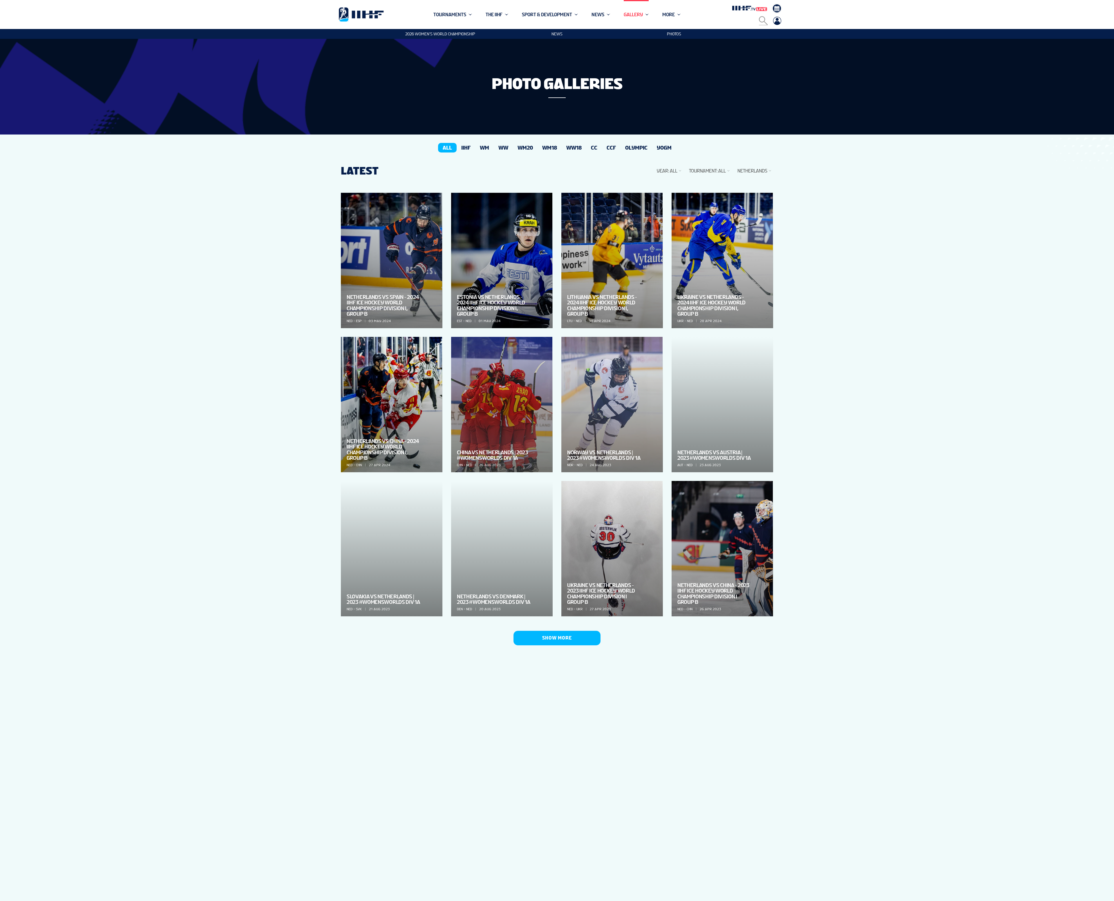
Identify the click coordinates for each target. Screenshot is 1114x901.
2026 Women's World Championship (440, 34)
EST (459, 321)
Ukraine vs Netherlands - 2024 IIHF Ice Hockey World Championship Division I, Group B (711, 305)
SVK (359, 609)
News (557, 34)
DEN (460, 609)
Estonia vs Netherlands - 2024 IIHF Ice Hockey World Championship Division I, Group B (491, 305)
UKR (680, 321)
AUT (680, 465)
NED (349, 321)
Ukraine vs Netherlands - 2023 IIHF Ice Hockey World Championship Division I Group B (601, 593)
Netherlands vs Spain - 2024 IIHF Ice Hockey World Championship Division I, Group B (383, 305)
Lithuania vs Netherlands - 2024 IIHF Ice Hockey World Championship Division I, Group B (602, 305)
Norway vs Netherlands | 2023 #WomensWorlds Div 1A (604, 455)
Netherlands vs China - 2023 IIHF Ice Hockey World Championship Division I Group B (713, 593)
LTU (569, 321)
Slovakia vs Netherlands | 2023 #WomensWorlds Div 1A (383, 599)
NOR (570, 465)
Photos (674, 34)
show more (557, 637)
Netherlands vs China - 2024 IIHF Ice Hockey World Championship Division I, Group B (383, 449)
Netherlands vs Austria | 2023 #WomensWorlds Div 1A (714, 455)
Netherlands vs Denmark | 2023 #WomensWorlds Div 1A (493, 599)
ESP (358, 321)
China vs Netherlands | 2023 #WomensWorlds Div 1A (492, 455)
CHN (359, 465)
